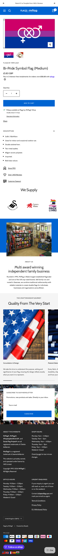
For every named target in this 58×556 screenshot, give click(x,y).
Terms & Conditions (38, 501)
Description (8, 131)
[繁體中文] (4, 552)
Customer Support (14, 181)
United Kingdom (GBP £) (12, 519)
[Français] (11, 552)
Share (5, 121)
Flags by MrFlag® (11, 63)
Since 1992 (12, 168)
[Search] (9, 10)
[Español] (14, 552)
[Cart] (53, 10)
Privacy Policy (36, 505)
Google (38, 454)
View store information (12, 116)
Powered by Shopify (22, 526)
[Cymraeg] (18, 552)
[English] (7, 552)
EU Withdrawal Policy (39, 509)
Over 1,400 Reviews (15, 175)
